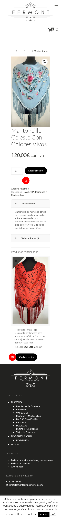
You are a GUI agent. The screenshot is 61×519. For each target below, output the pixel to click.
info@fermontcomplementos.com (26, 485)
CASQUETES (22, 412)
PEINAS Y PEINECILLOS (27, 429)
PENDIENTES (22, 440)
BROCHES (21, 422)
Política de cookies (20, 463)
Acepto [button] (43, 514)
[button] (25, 180)
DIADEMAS (21, 425)
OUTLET (15, 444)
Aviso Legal (17, 466)
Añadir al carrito (36, 170)
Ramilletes (21, 409)
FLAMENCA (28, 192)
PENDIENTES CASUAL (22, 436)
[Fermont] (30, 12)
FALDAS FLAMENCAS (27, 419)
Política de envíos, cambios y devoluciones (32, 460)
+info (53, 514)
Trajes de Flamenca (25, 432)
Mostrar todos (41, 51)
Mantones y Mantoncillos (28, 416)
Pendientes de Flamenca (28, 406)
